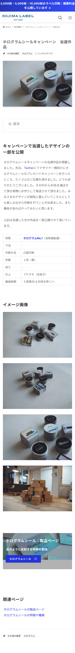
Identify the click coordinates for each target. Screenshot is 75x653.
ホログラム (27, 53)
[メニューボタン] (70, 18)
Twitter (29, 168)
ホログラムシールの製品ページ (24, 609)
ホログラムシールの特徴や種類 (24, 615)
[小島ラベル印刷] (17, 18)
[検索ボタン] (60, 18)
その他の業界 (13, 53)
